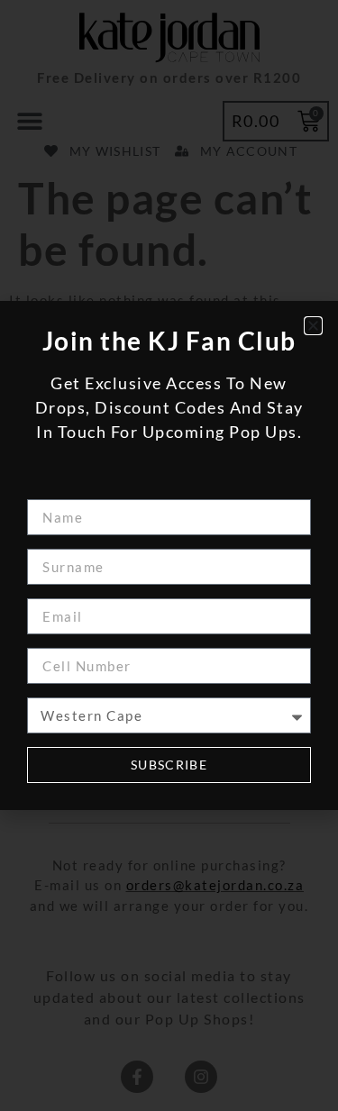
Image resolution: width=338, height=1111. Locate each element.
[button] (313, 325)
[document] (169, 555)
